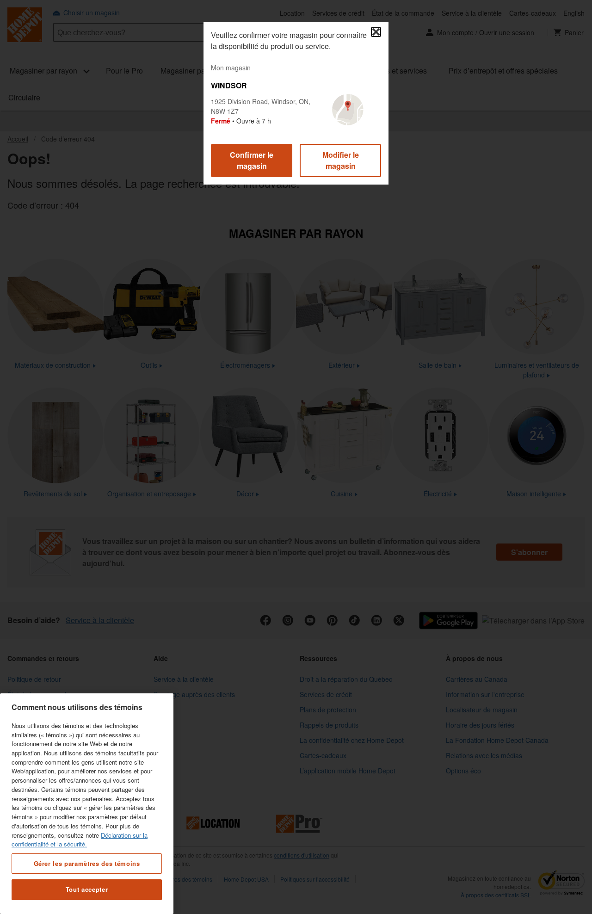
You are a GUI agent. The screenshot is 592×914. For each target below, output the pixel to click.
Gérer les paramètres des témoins (87, 862)
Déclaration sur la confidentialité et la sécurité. (80, 839)
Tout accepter (87, 889)
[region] (86, 803)
